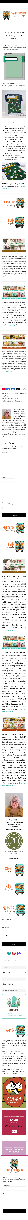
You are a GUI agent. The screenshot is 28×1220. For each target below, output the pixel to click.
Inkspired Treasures (14, 15)
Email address (6, 920)
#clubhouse (14, 398)
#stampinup (19, 401)
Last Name (5, 935)
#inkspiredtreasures (8, 401)
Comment (5, 452)
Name (4, 477)
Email (3, 486)
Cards (12, 393)
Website (4, 494)
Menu (14, 2)
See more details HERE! (9, 325)
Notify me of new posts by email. (10, 510)
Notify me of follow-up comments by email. (13, 504)
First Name (5, 927)
